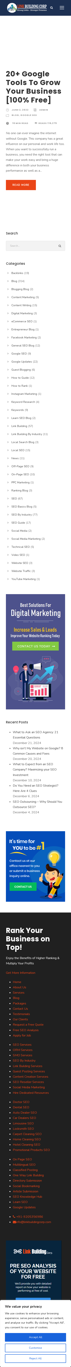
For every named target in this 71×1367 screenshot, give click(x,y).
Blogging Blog (20, 289)
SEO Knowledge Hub (27, 1197)
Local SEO (17, 450)
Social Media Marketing (26, 539)
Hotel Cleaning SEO (26, 1145)
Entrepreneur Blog (23, 329)
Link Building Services (27, 1066)
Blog (15, 115)
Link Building (19, 426)
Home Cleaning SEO (27, 1139)
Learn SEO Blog (21, 418)
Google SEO (28, 115)
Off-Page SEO (20, 466)
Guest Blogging (21, 370)
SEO (14, 498)
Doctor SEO (21, 1102)
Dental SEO (21, 1107)
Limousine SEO (23, 1123)
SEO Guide (18, 523)
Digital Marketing (22, 313)
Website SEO (19, 563)
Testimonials (21, 1014)
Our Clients (20, 1019)
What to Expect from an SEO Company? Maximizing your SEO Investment (35, 769)
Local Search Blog (22, 442)
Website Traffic (21, 571)
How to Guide (20, 378)
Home (17, 982)
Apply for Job (22, 1035)
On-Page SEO (20, 474)
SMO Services (22, 1055)
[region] (35, 1333)
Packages (19, 1003)
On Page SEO (22, 1159)
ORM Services (23, 1050)
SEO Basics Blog (21, 507)
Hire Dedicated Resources (31, 1093)
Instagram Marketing (24, 394)
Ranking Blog (19, 490)
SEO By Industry (21, 515)
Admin (43, 109)
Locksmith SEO (23, 1129)
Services (18, 992)
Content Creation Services (30, 1077)
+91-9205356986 (29, 1217)
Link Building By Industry (26, 434)
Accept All (35, 1337)
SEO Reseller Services (28, 1082)
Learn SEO (20, 1202)
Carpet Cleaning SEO (27, 1134)
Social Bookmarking (26, 1186)
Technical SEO (20, 547)
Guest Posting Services (29, 1071)
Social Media (19, 531)
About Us (19, 987)
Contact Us (20, 1009)
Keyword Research (23, 402)
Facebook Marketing (24, 337)
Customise (35, 1348)
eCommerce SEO (22, 321)
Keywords (17, 410)
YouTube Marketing (23, 579)
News (15, 458)
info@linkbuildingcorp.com (33, 1222)
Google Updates (21, 362)
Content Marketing (23, 297)
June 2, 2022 (20, 109)
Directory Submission (27, 1180)
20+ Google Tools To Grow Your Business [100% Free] (34, 87)
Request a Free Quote (28, 1025)
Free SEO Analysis (26, 1030)
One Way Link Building (28, 1175)
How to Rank (19, 386)
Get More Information (20, 973)
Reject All (35, 1358)
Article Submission (25, 1191)
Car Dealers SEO (24, 1118)
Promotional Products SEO (31, 1150)
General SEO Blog (22, 345)
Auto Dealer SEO (25, 1112)
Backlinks (17, 273)
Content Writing (21, 305)
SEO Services (22, 1045)
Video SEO (18, 555)
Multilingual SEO (24, 1165)
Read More (20, 185)
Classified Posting (25, 1170)
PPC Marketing (20, 482)
